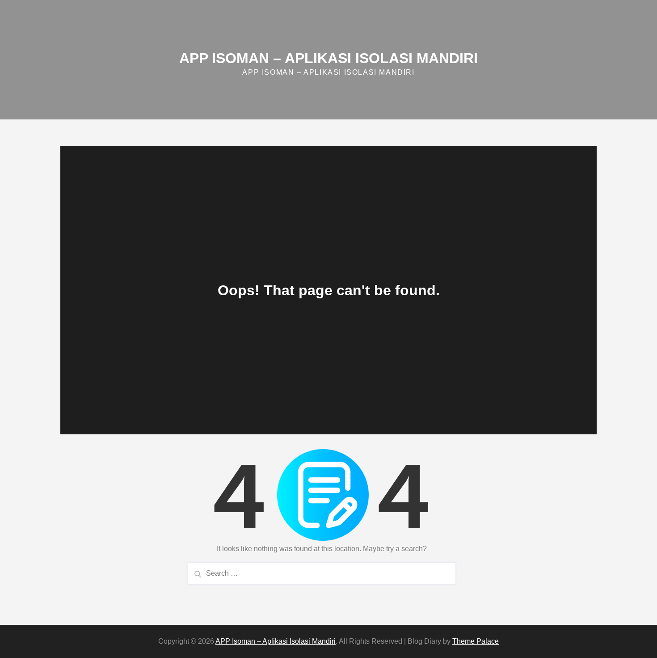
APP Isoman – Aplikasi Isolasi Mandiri (328, 58)
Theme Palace (475, 641)
